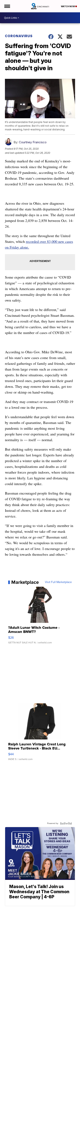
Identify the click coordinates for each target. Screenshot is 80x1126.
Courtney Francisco (33, 142)
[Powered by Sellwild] (66, 823)
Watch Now (68, 6)
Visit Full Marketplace (58, 582)
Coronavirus (19, 36)
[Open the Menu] (7, 6)
